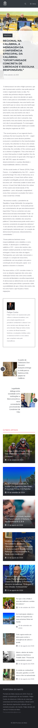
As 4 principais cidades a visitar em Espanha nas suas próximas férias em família (18, 486)
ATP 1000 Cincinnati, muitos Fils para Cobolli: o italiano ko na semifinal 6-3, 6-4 (18, 519)
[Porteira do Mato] (5, 4)
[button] (25, 4)
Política (7, 35)
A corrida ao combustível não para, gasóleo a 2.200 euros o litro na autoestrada (25, 672)
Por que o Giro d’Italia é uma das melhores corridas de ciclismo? (18, 453)
